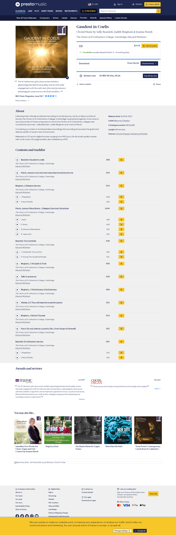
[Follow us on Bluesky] (27, 516)
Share (158, 84)
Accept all (141, 531)
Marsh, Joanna (27, 172)
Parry (23, 328)
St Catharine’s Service (33, 341)
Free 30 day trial (150, 76)
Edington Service (33, 185)
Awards (93, 18)
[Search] (158, 11)
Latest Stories (121, 18)
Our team (19, 496)
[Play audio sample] (17, 160)
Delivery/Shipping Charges (58, 513)
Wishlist (138, 4)
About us (18, 492)
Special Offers (106, 18)
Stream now (90, 75)
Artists (56, 18)
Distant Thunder (38, 315)
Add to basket (151, 46)
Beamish (25, 159)
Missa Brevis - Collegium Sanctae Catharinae (49, 208)
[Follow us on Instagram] (32, 516)
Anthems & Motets (139, 134)
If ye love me (31, 276)
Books (59, 11)
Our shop (18, 499)
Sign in (120, 4)
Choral (119, 134)
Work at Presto (21, 509)
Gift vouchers (53, 503)
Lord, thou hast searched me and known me (54, 172)
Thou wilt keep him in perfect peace (46, 302)
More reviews (20, 100)
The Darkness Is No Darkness (44, 289)
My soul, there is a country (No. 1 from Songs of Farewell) (51, 328)
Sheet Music (47, 11)
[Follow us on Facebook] (17, 516)
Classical (20, 11)
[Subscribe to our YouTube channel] (37, 516)
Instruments (71, 11)
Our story (18, 503)
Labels (64, 18)
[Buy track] (121, 197)
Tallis (23, 276)
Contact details (87, 492)
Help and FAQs (54, 506)
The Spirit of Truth (38, 263)
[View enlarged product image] (41, 52)
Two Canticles (30, 241)
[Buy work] (121, 160)
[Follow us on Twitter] (22, 516)
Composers (45, 18)
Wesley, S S (26, 302)
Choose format (148, 63)
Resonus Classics (122, 120)
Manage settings (121, 531)
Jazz (30, 11)
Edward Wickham (22, 166)
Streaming (90, 11)
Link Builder (53, 509)
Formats (83, 18)
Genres (73, 18)
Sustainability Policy (22, 506)
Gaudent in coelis (36, 159)
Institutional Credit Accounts (59, 516)
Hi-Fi (37, 11)
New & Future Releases (27, 18)
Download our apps (89, 500)
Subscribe (153, 494)
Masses (126, 134)
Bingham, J (20, 185)
